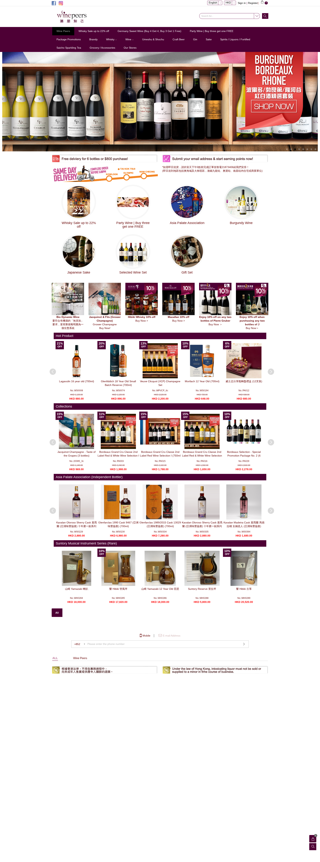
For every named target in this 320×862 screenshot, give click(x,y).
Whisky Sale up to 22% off (94, 31)
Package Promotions (68, 39)
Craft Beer (179, 39)
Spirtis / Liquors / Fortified (235, 39)
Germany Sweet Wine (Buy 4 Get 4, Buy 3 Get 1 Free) (149, 31)
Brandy (93, 39)
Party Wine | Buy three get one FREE (211, 31)
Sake (209, 39)
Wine (128, 39)
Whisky (110, 39)
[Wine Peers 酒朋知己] (77, 16)
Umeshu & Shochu (153, 39)
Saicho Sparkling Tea (68, 47)
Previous (51, 370)
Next (269, 370)
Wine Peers (63, 31)
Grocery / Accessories (102, 47)
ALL (55, 658)
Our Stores (130, 47)
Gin (195, 39)
